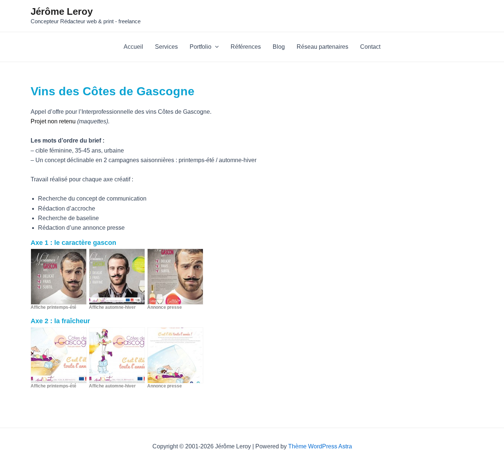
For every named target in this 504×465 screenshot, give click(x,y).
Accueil (133, 47)
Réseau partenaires (322, 47)
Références (246, 47)
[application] (215, 47)
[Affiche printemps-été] (59, 277)
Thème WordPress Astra (320, 446)
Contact (370, 47)
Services (166, 47)
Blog (279, 47)
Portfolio (200, 47)
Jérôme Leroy (62, 11)
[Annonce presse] (175, 277)
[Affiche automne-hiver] (117, 277)
